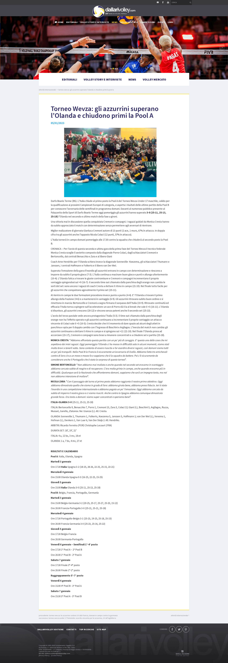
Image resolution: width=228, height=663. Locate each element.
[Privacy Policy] (44, 655)
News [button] (115, 22)
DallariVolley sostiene (50, 629)
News (132, 79)
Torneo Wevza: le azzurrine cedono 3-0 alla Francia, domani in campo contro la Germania (83, 615)
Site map (101, 629)
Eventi (161, 22)
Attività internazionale (47, 90)
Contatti (71, 629)
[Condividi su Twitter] (179, 629)
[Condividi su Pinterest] (186, 629)
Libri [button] (170, 22)
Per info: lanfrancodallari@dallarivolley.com (54, 653)
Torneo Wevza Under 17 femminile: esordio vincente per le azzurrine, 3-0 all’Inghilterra (82, 618)
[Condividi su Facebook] (172, 629)
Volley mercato (129, 22)
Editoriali (72, 22)
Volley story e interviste (94, 22)
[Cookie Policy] (56, 655)
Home (61, 22)
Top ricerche (86, 629)
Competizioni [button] (147, 22)
